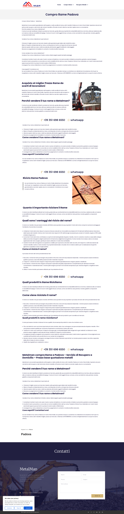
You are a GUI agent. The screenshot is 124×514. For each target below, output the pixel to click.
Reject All (19, 508)
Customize (9, 508)
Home (59, 4)
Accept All (28, 508)
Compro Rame (68, 4)
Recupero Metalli (81, 4)
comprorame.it (24, 485)
